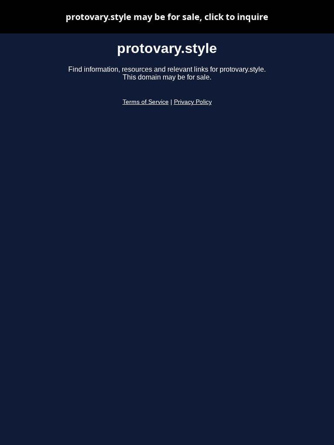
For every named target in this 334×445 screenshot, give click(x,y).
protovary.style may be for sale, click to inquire (167, 17)
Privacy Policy (193, 102)
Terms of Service (146, 102)
